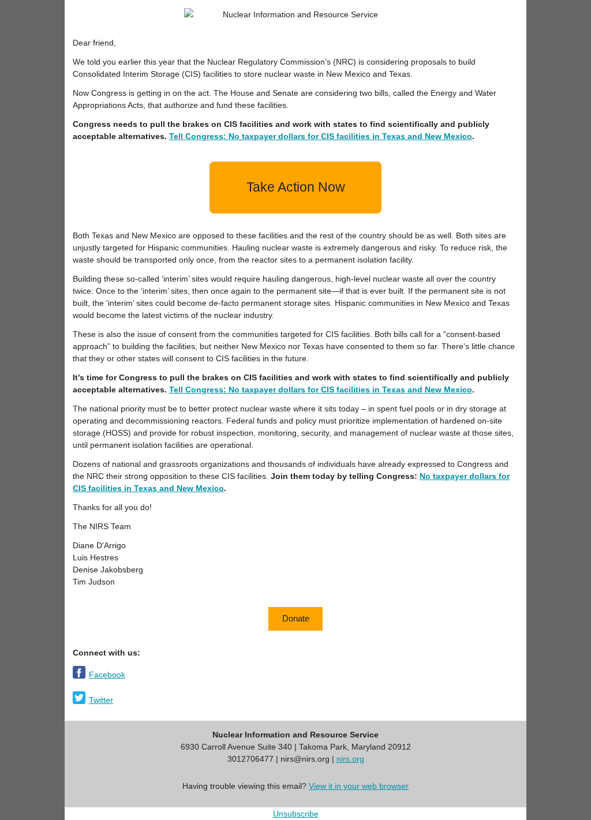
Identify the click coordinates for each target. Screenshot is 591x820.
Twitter (101, 700)
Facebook (107, 674)
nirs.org (350, 758)
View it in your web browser (359, 786)
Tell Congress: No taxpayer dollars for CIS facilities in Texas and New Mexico (320, 136)
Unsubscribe (296, 813)
